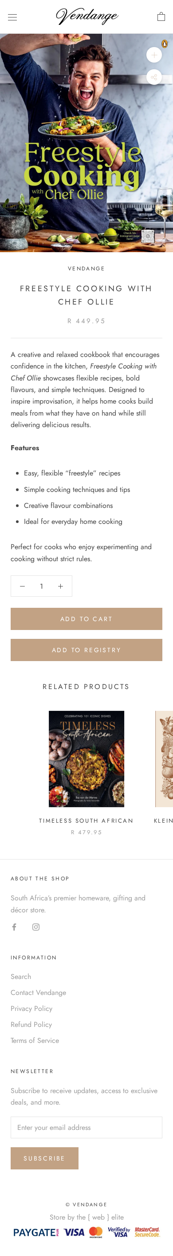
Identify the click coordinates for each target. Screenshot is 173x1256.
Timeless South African (86, 820)
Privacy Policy (31, 1008)
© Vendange (86, 1204)
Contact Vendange (38, 992)
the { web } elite (100, 1217)
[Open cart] (161, 16)
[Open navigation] (12, 16)
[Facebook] (14, 926)
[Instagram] (35, 926)
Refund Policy (31, 1024)
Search (21, 976)
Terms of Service (35, 1040)
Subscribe (45, 1158)
